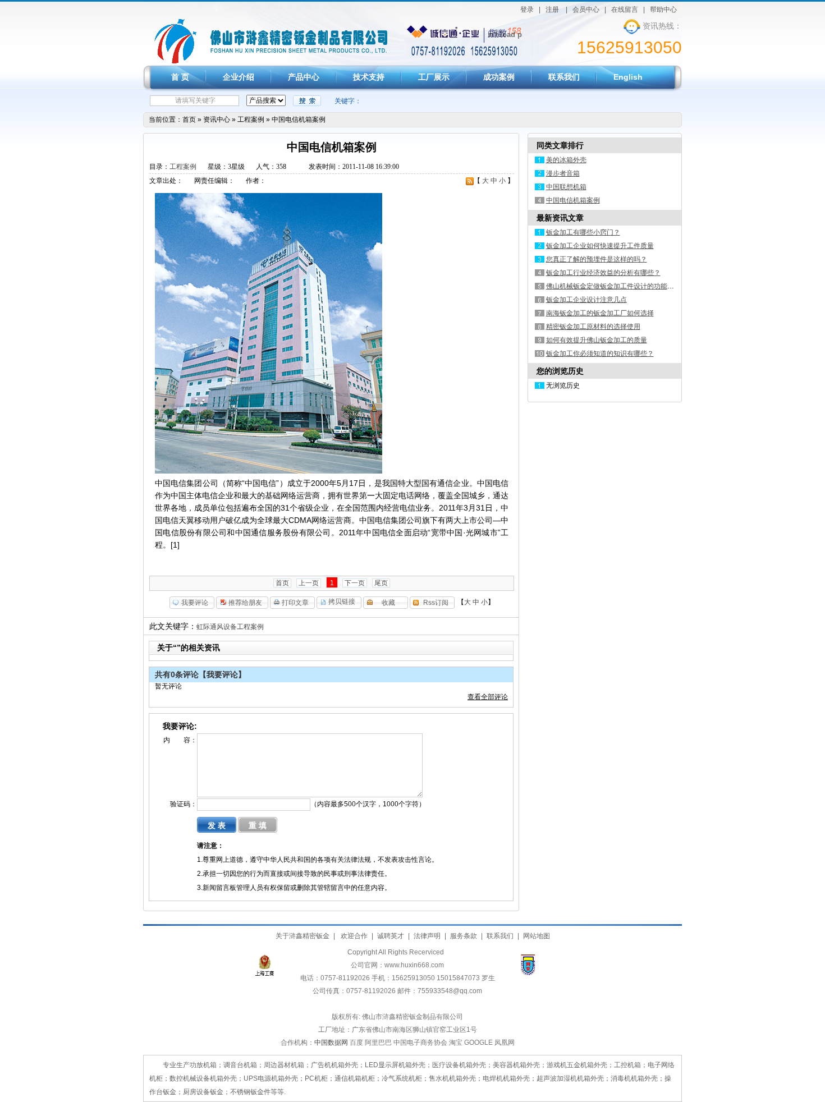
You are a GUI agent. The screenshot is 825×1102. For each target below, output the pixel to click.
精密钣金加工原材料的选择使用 (593, 326)
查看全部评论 (487, 697)
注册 (552, 9)
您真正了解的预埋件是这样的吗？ (596, 259)
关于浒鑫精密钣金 (302, 936)
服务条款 (463, 936)
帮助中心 (663, 9)
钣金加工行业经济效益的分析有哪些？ (603, 273)
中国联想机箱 (566, 187)
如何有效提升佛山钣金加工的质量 (596, 340)
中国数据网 (331, 1042)
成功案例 (499, 76)
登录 (527, 9)
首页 (189, 119)
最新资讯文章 (560, 217)
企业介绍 (238, 76)
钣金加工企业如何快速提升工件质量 (600, 246)
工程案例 (250, 119)
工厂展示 (434, 76)
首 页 (180, 76)
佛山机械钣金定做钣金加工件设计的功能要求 (613, 286)
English (628, 76)
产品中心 (303, 76)
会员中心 (585, 9)
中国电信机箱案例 (299, 119)
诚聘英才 (390, 936)
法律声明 (427, 936)
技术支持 (368, 76)
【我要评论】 (222, 674)
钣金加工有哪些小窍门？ (583, 232)
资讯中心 (216, 119)
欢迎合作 (353, 936)
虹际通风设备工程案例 (230, 627)
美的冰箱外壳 (566, 160)
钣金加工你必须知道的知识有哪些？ (600, 353)
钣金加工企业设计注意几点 (586, 300)
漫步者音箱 (563, 173)
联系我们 (564, 76)
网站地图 (536, 936)
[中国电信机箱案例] (175, 63)
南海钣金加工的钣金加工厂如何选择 (600, 313)
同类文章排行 (560, 145)
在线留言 (624, 9)
